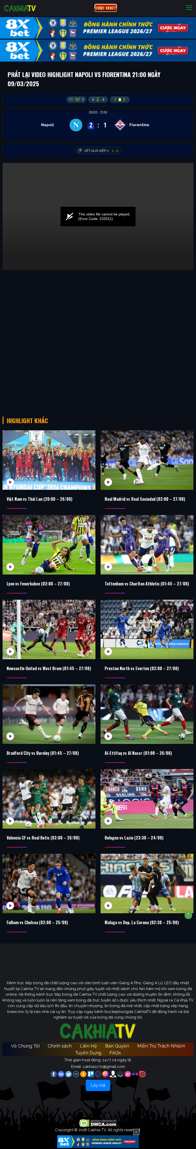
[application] (98, 216)
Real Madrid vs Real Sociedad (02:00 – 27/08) (145, 499)
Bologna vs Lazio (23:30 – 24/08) (134, 838)
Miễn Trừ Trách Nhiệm (161, 1046)
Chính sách (60, 1046)
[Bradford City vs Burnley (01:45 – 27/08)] (49, 714)
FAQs (115, 1052)
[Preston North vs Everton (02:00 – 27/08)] (147, 629)
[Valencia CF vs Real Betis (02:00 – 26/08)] (49, 799)
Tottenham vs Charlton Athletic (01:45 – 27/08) (147, 584)
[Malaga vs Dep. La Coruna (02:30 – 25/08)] (147, 883)
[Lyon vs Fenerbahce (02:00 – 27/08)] (49, 544)
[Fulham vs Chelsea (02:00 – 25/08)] (49, 883)
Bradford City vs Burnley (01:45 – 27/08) (43, 753)
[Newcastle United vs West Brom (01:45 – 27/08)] (49, 629)
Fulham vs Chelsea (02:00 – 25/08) (37, 922)
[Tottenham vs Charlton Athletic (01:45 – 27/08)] (147, 544)
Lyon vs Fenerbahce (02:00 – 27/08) (38, 584)
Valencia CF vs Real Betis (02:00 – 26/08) (43, 838)
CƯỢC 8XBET (105, 8)
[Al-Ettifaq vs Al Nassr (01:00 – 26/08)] (147, 714)
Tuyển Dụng (88, 1052)
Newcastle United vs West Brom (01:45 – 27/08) (49, 668)
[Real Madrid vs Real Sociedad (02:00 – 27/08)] (147, 460)
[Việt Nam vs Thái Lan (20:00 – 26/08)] (49, 460)
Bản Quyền (117, 1046)
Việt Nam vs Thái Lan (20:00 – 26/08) (39, 499)
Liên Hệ (88, 1046)
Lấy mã (98, 1085)
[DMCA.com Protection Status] (98, 1123)
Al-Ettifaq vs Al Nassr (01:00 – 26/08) (138, 753)
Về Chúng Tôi (25, 1046)
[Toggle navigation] (189, 8)
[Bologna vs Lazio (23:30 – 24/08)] (147, 799)
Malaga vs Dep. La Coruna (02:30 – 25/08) (142, 922)
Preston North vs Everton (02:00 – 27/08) (142, 668)
